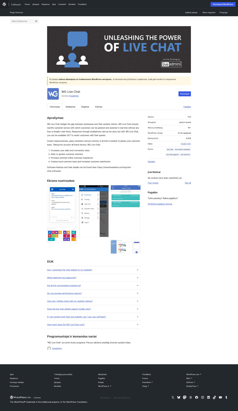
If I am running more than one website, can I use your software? (76, 317)
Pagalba (187, 107)
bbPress (190, 382)
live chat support (172, 154)
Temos (57, 378)
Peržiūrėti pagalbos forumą (160, 204)
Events (145, 378)
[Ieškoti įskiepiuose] (36, 21)
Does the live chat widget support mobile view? (69, 309)
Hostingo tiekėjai (17, 382)
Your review (153, 183)
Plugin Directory (16, 12)
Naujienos (14, 378)
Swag (145, 386)
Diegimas (85, 107)
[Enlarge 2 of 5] (73, 230)
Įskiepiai (57, 382)
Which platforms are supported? (61, 278)
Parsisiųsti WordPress (223, 4)
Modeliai (57, 386)
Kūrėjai (101, 382)
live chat (170, 149)
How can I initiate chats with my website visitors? (70, 301)
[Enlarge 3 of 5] (105, 188)
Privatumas (14, 386)
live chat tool (185, 154)
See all (188, 183)
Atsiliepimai (70, 107)
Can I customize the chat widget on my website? (69, 270)
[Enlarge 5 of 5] (137, 243)
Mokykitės (102, 374)
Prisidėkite (146, 374)
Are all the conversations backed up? (64, 285)
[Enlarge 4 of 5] (137, 188)
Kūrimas (98, 107)
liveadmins (74, 96)
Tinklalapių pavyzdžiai (63, 374)
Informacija (55, 107)
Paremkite (147, 382)
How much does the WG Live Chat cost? (66, 324)
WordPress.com (193, 374)
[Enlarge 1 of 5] (73, 188)
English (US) (186, 144)
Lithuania (37, 398)
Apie (12, 374)
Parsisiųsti (184, 94)
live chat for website (182, 149)
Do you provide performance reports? (64, 293)
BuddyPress (192, 386)
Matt (189, 378)
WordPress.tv (104, 386)
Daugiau (151, 161)
